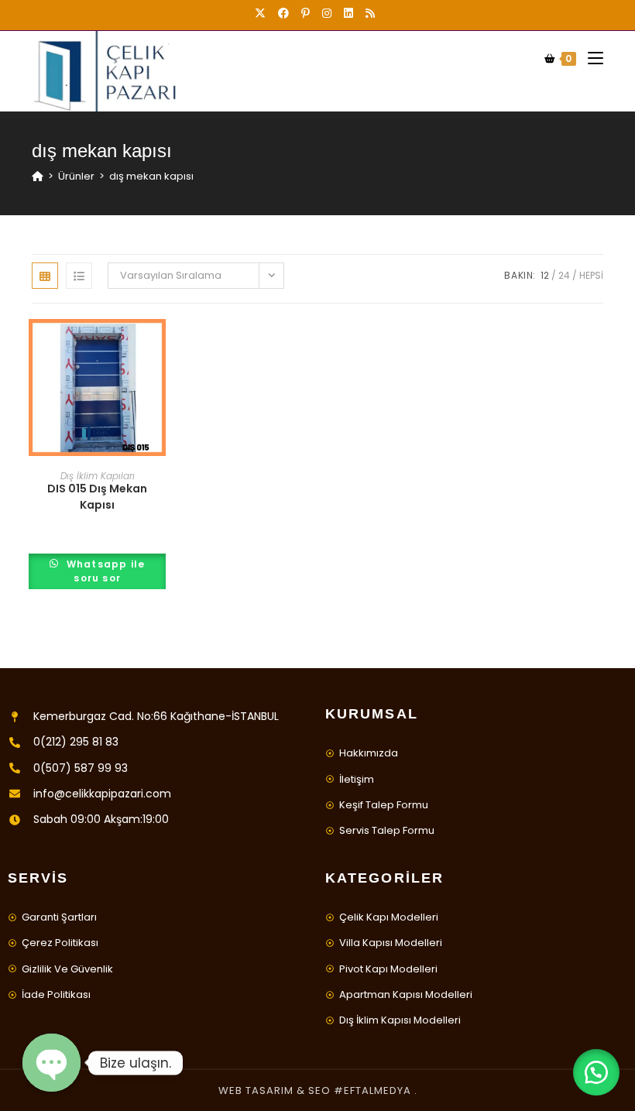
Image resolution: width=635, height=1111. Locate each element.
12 (545, 275)
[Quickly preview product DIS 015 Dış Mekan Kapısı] (157, 346)
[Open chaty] (51, 1063)
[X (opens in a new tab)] (263, 13)
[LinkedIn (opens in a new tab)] (348, 13)
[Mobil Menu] (589, 59)
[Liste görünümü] (79, 275)
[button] (596, 1072)
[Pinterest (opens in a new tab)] (305, 13)
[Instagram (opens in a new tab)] (327, 13)
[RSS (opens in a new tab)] (370, 13)
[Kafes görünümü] (45, 275)
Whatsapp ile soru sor (105, 571)
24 (564, 275)
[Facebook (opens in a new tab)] (283, 13)
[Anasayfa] (37, 176)
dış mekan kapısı (151, 176)
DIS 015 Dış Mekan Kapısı (97, 497)
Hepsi (591, 275)
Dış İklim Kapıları (97, 475)
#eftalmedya (372, 1090)
